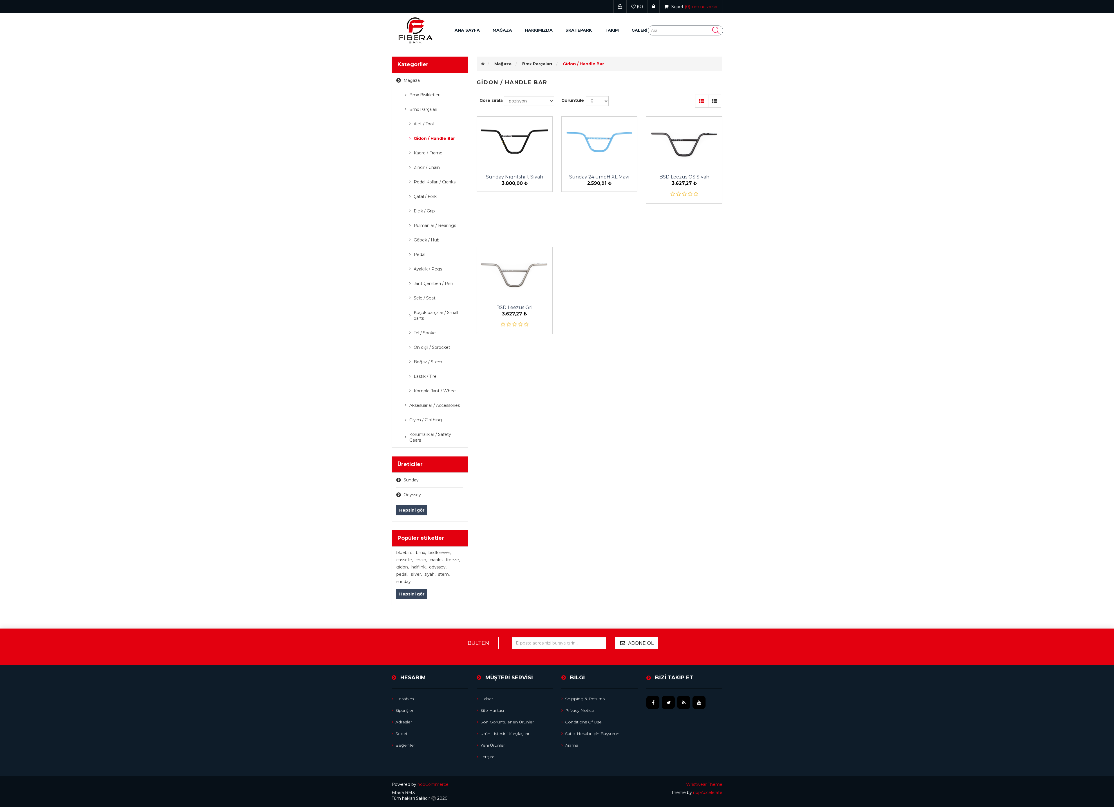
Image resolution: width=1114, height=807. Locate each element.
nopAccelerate (707, 792)
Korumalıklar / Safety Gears (430, 437)
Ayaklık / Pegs (428, 269)
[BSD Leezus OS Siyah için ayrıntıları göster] (684, 142)
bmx (421, 552)
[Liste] (714, 101)
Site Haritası (492, 710)
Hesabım (404, 698)
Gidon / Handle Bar (434, 138)
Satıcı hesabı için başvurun (592, 733)
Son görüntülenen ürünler (507, 722)
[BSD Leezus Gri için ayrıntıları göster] (514, 272)
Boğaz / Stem (428, 361)
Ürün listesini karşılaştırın (505, 733)
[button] (502, 30)
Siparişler (404, 710)
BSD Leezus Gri (514, 307)
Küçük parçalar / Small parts (436, 315)
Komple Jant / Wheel (435, 390)
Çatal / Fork (425, 196)
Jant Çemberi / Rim (433, 283)
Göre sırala (491, 100)
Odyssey (412, 494)
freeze (453, 559)
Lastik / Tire (425, 376)
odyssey (437, 567)
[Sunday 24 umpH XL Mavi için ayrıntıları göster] (599, 142)
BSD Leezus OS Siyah (684, 177)
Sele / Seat (424, 298)
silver (416, 574)
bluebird (404, 552)
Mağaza (412, 80)
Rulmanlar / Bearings (435, 225)
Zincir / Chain (427, 167)
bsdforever (439, 552)
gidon (402, 567)
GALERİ (640, 30)
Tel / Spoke (425, 332)
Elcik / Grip (424, 211)
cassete (404, 559)
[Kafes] (701, 101)
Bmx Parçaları (423, 109)
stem (444, 574)
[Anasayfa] (483, 63)
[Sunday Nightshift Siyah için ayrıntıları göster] (514, 142)
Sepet (401, 733)
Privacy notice (579, 710)
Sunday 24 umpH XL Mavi (599, 177)
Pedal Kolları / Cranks (434, 182)
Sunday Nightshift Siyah (514, 177)
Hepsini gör (411, 510)
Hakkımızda (539, 30)
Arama (571, 745)
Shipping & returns (585, 698)
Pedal (419, 254)
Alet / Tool (424, 124)
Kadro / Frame (428, 153)
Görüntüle (572, 100)
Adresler (403, 722)
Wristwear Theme (704, 784)
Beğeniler (405, 745)
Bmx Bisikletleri (424, 95)
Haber (486, 698)
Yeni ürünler (492, 745)
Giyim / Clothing (425, 420)
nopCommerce (433, 784)
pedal (402, 574)
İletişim (487, 756)
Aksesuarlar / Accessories (434, 405)
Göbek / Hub (427, 240)
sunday (403, 581)
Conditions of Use (583, 722)
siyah (429, 574)
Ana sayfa (467, 30)
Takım (612, 30)
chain (421, 559)
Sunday (411, 480)
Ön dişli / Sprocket (432, 347)
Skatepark (578, 30)
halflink (418, 567)
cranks (436, 559)
